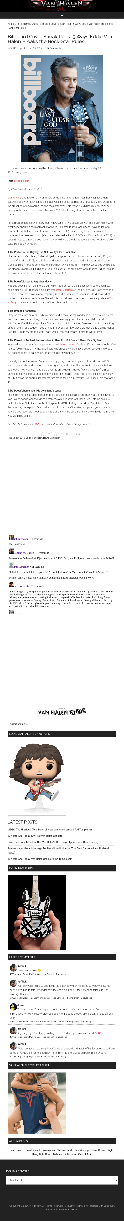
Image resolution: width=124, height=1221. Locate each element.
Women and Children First (57, 1150)
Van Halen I (17, 1150)
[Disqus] (62, 573)
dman (20, 1005)
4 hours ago (61, 1056)
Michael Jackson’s (68, 344)
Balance (57, 1154)
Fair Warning (82, 1150)
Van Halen (13, 197)
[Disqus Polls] (62, 488)
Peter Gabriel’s (64, 289)
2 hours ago (61, 974)
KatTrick (21, 966)
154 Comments (53, 48)
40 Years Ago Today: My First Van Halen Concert (35, 835)
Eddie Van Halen (34, 438)
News (46, 438)
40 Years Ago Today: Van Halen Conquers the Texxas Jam (40, 858)
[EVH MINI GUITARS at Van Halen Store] (37, 949)
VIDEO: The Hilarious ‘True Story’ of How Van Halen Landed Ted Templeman (50, 829)
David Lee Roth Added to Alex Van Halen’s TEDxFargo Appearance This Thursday (53, 842)
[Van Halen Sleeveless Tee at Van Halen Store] (37, 1133)
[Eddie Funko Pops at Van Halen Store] (37, 814)
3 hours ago (86, 1021)
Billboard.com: (22, 180)
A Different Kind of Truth (78, 1154)
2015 (22, 438)
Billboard (40, 424)
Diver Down (98, 1150)
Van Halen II (33, 1150)
